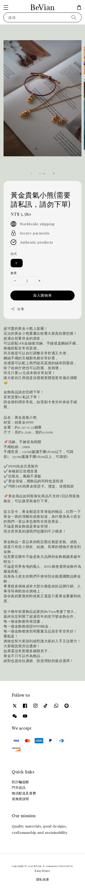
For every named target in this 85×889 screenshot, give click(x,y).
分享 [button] (20, 309)
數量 (14, 273)
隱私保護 (42, 879)
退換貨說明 (20, 799)
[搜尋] (73, 17)
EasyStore (42, 871)
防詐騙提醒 (20, 782)
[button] (6, 7)
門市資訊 (19, 787)
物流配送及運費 (24, 793)
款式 (14, 254)
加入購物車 (42, 295)
